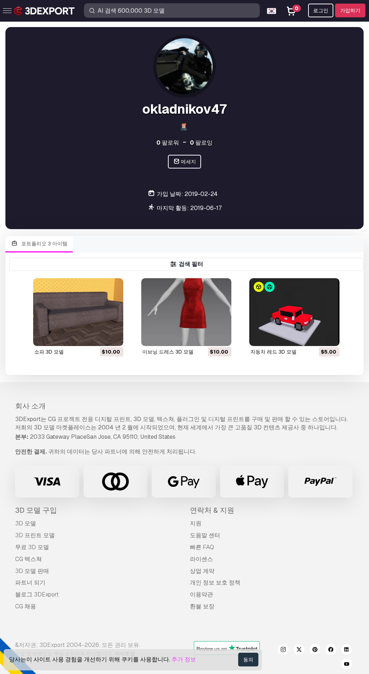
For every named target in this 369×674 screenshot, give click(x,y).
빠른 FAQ (202, 547)
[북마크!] (112, 336)
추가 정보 (184, 659)
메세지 (188, 161)
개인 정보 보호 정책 (215, 582)
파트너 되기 (30, 582)
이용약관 (201, 594)
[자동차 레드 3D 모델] (294, 312)
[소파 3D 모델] (78, 312)
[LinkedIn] (346, 650)
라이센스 (201, 559)
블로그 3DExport (37, 594)
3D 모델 (25, 523)
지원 (195, 523)
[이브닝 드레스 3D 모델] (186, 312)
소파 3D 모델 (49, 352)
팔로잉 (201, 142)
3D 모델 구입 (36, 510)
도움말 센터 (205, 535)
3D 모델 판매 (32, 571)
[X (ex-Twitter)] (299, 650)
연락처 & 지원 (212, 510)
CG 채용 (25, 606)
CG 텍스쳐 (28, 559)
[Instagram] (283, 650)
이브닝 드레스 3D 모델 (168, 352)
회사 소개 (30, 406)
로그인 (320, 10)
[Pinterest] (315, 650)
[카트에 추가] (98, 336)
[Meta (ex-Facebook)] (331, 650)
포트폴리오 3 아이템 (43, 243)
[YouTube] (346, 665)
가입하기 (350, 10)
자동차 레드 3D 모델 (273, 352)
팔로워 (167, 142)
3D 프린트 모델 (35, 535)
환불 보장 (202, 606)
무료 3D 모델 (32, 547)
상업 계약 (202, 571)
